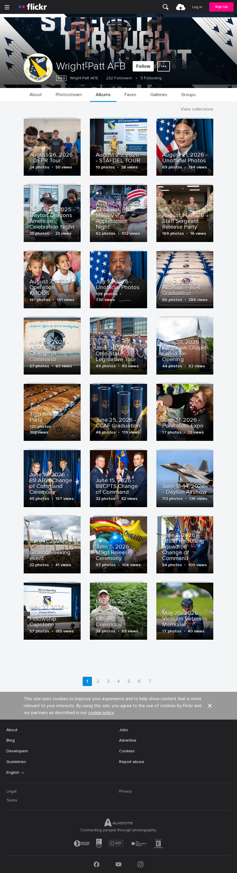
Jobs (123, 729)
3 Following (151, 78)
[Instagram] (140, 864)
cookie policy (101, 713)
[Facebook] (96, 864)
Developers (17, 751)
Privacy (125, 791)
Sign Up (221, 7)
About (11, 729)
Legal (11, 791)
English (12, 772)
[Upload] (180, 7)
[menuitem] (165, 7)
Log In (197, 7)
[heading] (32, 7)
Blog (10, 740)
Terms (11, 800)
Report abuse (131, 761)
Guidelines (16, 761)
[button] (209, 705)
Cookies (127, 751)
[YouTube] (118, 864)
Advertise (127, 740)
